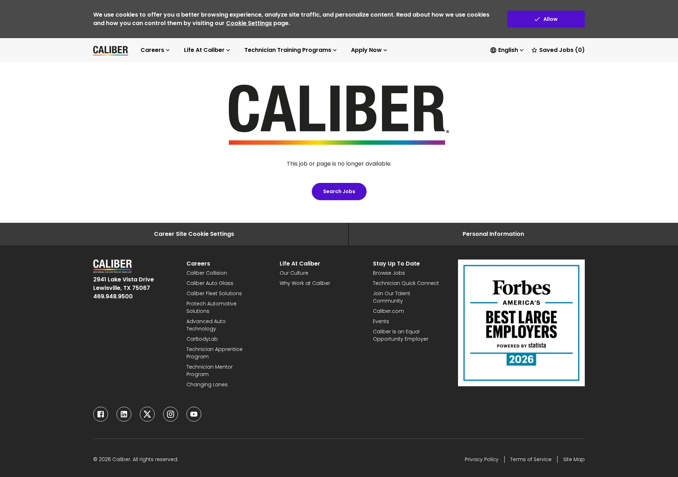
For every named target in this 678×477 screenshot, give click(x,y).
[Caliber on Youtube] (193, 414)
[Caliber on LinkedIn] (124, 414)
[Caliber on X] (147, 414)
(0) (562, 50)
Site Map (574, 459)
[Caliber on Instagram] (170, 414)
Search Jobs (339, 191)
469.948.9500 (113, 296)
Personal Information (493, 234)
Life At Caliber (204, 50)
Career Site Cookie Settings (194, 234)
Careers (152, 50)
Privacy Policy (482, 459)
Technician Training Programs (287, 50)
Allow (550, 19)
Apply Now (366, 50)
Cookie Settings (249, 23)
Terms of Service (531, 459)
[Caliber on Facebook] (100, 414)
